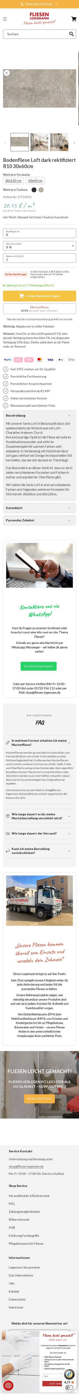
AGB (12, 1227)
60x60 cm (35, 180)
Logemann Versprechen (24, 1267)
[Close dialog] (74, 1333)
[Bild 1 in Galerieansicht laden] (20, 142)
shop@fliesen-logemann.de (26, 1166)
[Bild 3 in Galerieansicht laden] (59, 142)
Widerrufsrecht (19, 1219)
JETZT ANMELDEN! (58, 1384)
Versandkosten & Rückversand (29, 1196)
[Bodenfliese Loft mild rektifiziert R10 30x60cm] (41, 189)
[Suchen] (71, 34)
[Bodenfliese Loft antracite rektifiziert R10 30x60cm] (34, 189)
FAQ (12, 1203)
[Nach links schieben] (5, 143)
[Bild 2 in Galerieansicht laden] (39, 142)
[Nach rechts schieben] (74, 143)
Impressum (16, 1307)
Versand (23, 217)
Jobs (11, 1283)
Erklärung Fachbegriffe (24, 1235)
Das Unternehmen (21, 1275)
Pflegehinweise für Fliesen (26, 1243)
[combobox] (39, 34)
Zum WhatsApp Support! (39, 666)
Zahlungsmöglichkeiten (24, 1211)
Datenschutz (17, 1299)
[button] (5, 19)
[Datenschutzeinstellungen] (8, 1386)
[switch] (69, 1387)
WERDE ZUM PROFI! (39, 1098)
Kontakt (14, 1291)
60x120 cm (13, 180)
